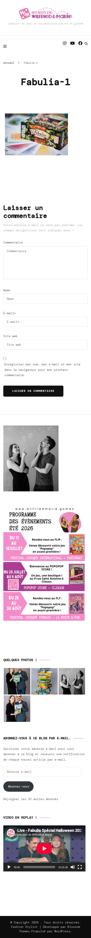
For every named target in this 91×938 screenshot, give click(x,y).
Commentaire (13, 242)
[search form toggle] (86, 43)
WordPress (62, 931)
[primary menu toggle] (6, 46)
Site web (10, 336)
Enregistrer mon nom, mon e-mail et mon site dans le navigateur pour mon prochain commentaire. (42, 369)
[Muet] (72, 867)
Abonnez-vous (18, 786)
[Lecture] (9, 867)
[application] (44, 848)
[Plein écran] (80, 867)
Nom (6, 290)
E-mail (9, 313)
